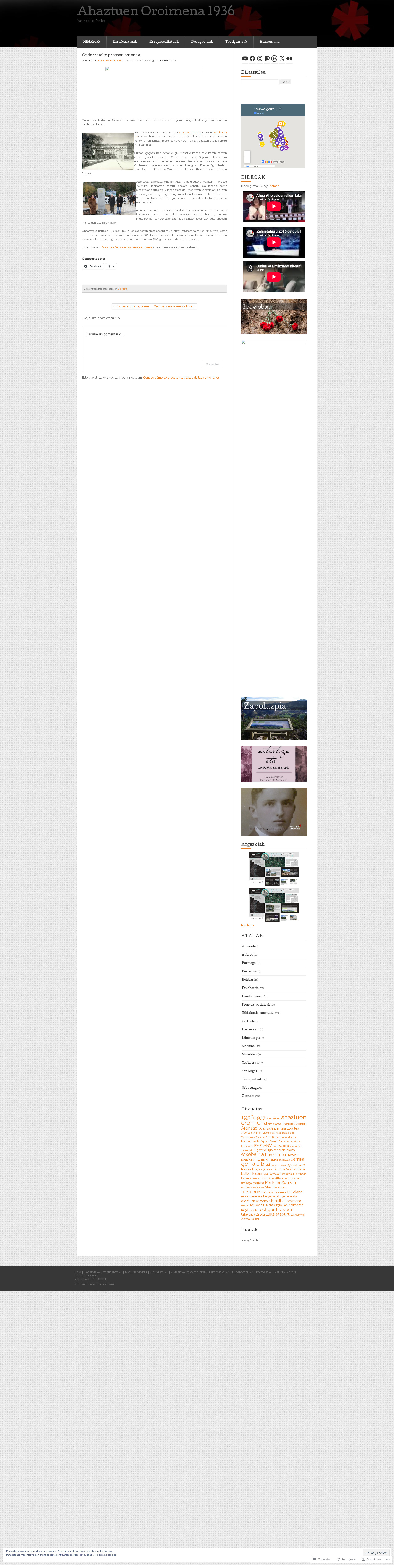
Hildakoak (91, 42)
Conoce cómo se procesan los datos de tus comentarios (181, 377)
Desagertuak (202, 42)
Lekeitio (256, 1178)
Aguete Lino (273, 1118)
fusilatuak (284, 1159)
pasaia (244, 1205)
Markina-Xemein (280, 1182)
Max (268, 1187)
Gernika (297, 1159)
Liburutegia (251, 1038)
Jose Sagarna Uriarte (292, 1169)
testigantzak (271, 1209)
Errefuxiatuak (125, 42)
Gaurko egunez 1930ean (132, 306)
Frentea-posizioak (256, 1005)
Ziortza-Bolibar (250, 1218)
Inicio (77, 1272)
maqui (287, 1178)
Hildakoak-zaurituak (258, 1013)
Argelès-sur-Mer (251, 1132)
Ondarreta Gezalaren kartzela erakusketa (127, 247)
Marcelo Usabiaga (190, 132)
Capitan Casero (269, 1141)
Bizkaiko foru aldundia (284, 1137)
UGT (289, 1210)
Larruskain (250, 1029)
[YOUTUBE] (245, 58)
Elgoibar (272, 1150)
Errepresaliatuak (164, 42)
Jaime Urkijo (272, 1169)
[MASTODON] (267, 58)
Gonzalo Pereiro (279, 1165)
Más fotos (247, 925)
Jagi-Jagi (259, 1169)
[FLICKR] (289, 58)
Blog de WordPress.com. (90, 1278)
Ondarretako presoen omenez (111, 55)
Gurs (302, 1164)
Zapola (260, 1214)
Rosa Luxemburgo (268, 1205)
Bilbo (268, 1137)
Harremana (270, 42)
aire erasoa (274, 1123)
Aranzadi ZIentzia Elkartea (279, 1128)
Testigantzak (236, 42)
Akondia (300, 1124)
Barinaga (249, 963)
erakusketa (286, 1150)
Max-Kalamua (280, 1187)
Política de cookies (106, 1554)
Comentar (212, 364)
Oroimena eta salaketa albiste (173, 306)
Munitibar (249, 1054)
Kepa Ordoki (287, 1173)
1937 (260, 1118)
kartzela (248, 1021)
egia (286, 1145)
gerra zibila (255, 1164)
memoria (250, 1191)
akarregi (288, 1124)
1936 (247, 1117)
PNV (251, 1205)
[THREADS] (274, 58)
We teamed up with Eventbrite (94, 1284)
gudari (293, 1165)
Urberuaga (250, 1088)
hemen (274, 186)
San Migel (249, 1071)
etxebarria (252, 1154)
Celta (282, 1141)
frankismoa (275, 1154)
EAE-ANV (263, 1145)
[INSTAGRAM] (260, 58)
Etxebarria (250, 988)
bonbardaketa (250, 1141)
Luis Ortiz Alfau (272, 1178)
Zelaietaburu (278, 1214)
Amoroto (249, 946)
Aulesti (247, 955)
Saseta (254, 1210)
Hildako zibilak (242, 1272)
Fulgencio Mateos (266, 1159)
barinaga (276, 1133)
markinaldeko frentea (252, 1187)
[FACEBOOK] (252, 58)
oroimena (294, 1201)
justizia (246, 1174)
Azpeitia (266, 1132)
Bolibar (247, 979)
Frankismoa (251, 996)
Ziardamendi (298, 1214)
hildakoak (247, 1169)
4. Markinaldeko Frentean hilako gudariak (200, 1272)
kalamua (260, 1173)
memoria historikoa (273, 1192)
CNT (288, 1141)
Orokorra (122, 288)
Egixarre (260, 1150)
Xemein (248, 1096)
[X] (282, 58)
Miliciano (295, 1192)
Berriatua (249, 971)
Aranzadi (250, 1128)
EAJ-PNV (277, 1146)
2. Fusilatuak (159, 1272)
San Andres (290, 1205)
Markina (248, 1046)
